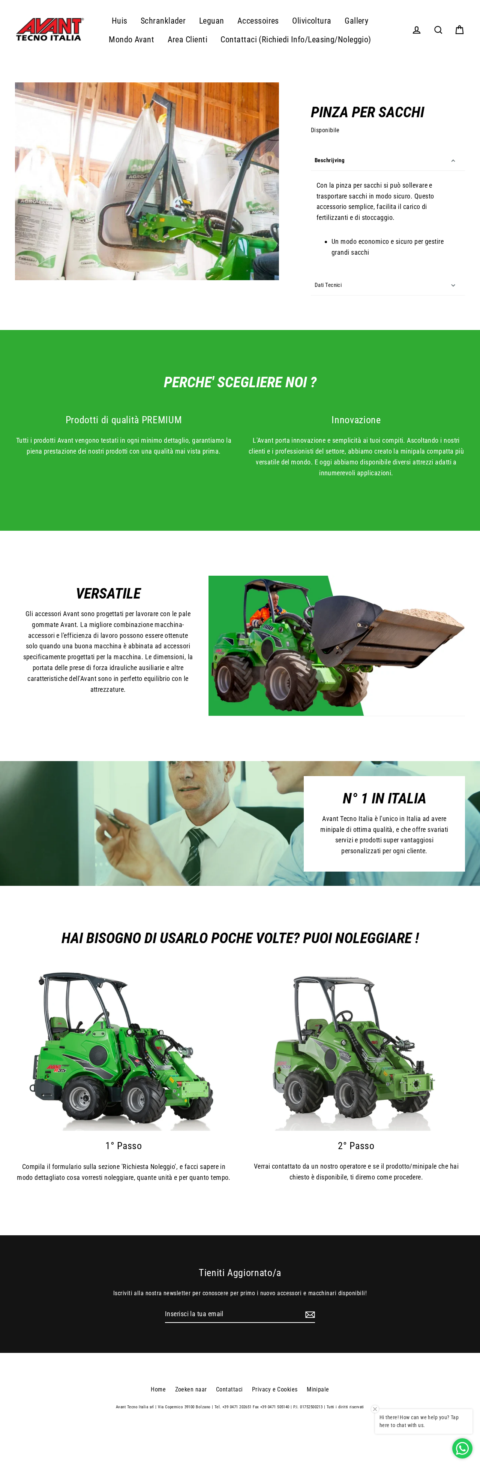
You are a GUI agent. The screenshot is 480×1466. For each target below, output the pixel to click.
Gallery (356, 20)
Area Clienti (187, 39)
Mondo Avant (131, 39)
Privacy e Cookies (275, 1389)
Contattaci (229, 1389)
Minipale (318, 1389)
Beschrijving (330, 160)
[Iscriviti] (309, 1314)
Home (158, 1389)
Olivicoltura (311, 20)
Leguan (211, 20)
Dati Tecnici (328, 285)
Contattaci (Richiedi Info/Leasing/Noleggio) (295, 39)
